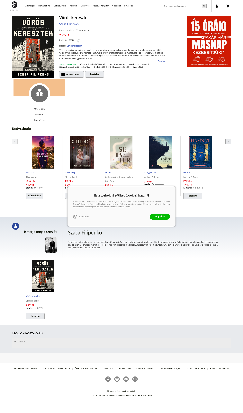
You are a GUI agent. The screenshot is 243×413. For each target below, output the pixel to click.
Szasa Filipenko (69, 24)
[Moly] (135, 379)
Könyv (62, 30)
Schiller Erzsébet (74, 46)
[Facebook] (108, 379)
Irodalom (71, 30)
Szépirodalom (83, 30)
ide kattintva (118, 207)
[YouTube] (126, 379)
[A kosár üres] (228, 6)
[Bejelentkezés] (217, 6)
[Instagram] (117, 379)
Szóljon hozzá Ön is (27, 333)
